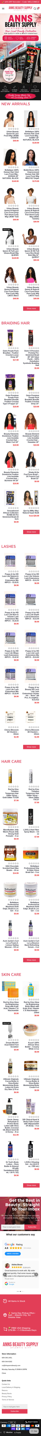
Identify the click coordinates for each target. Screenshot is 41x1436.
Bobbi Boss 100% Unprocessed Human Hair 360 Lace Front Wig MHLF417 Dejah (31, 174)
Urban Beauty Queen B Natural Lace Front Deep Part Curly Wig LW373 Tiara (32, 291)
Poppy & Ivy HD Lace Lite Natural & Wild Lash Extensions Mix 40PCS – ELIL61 (10, 578)
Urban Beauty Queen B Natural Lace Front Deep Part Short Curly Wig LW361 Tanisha (32, 213)
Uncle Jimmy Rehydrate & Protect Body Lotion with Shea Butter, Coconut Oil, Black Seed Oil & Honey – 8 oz (11, 1126)
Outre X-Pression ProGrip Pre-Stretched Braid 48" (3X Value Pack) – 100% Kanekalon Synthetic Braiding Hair (31, 358)
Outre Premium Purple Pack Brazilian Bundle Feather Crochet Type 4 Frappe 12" (11, 399)
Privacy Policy (7, 1396)
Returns (5, 1390)
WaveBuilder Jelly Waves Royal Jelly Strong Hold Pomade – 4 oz (11, 833)
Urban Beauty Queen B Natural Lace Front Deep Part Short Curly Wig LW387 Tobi (11, 212)
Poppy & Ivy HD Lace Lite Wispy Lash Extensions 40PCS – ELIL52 (11, 654)
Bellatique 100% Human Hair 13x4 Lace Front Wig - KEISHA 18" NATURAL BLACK (11, 174)
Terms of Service (8, 1400)
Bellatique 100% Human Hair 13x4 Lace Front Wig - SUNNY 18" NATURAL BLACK (31, 136)
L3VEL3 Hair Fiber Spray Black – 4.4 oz (31, 832)
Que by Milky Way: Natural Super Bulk (31, 512)
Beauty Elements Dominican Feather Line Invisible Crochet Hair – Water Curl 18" (10, 438)
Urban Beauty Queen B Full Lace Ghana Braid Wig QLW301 (11, 252)
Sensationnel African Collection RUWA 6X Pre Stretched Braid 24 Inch (11, 515)
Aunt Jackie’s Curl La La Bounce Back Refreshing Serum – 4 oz (31, 944)
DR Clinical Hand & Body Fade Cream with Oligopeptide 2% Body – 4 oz (31, 1123)
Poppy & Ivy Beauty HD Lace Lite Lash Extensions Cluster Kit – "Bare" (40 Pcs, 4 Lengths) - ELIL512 (31, 693)
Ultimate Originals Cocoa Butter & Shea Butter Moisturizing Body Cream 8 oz (31, 1083)
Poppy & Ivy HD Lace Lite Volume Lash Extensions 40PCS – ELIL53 (31, 577)
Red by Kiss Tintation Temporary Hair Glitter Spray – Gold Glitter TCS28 (11, 793)
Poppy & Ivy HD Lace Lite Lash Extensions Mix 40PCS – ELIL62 (32, 654)
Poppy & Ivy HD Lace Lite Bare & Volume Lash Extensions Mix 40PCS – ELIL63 (11, 617)
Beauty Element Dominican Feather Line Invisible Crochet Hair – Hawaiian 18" (31, 438)
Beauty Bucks (7, 1393)
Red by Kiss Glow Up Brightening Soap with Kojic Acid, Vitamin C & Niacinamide (11, 1006)
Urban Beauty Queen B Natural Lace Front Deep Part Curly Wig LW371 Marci (11, 291)
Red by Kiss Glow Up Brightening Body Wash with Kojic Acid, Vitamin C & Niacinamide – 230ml (31, 1007)
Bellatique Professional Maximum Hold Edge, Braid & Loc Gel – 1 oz (31, 907)
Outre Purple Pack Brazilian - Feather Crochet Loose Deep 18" (11, 354)
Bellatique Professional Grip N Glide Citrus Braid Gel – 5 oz (31, 869)
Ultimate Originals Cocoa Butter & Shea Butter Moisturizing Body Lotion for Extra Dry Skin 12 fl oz (11, 1084)
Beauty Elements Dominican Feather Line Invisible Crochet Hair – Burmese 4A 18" (10, 476)
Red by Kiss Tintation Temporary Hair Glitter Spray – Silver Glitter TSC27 (32, 794)
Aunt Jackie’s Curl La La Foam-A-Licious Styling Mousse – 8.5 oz (11, 944)
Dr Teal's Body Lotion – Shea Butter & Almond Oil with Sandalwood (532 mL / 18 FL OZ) (11, 1167)
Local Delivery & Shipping (11, 1387)
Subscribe (32, 1227)
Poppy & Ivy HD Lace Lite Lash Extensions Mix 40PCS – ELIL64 (12, 690)
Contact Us (6, 1384)
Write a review (12, 1253)
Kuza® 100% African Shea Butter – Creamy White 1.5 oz (32, 1046)
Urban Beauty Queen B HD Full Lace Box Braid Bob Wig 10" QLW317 (32, 253)
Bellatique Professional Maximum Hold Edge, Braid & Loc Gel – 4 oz (11, 907)
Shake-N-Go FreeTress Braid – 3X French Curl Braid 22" (31, 475)
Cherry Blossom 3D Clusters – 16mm (11, 732)
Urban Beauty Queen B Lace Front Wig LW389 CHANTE (11, 135)
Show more (31, 309)
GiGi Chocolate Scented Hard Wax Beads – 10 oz (11, 868)
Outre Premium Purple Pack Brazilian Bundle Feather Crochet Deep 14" (32, 399)
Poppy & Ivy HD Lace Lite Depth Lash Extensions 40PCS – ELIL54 (31, 616)
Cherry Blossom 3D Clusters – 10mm (32, 732)
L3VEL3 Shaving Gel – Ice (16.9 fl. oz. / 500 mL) (32, 1164)
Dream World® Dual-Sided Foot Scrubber (12, 1045)
